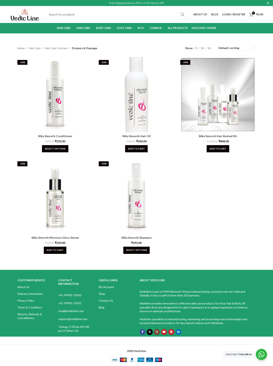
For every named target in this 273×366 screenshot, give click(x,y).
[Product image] (218, 94)
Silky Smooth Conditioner (55, 136)
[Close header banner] (268, 3)
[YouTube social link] (164, 332)
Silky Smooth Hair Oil (136, 136)
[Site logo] (25, 14)
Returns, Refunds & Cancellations (29, 315)
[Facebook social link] (142, 332)
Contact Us (106, 300)
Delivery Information (30, 293)
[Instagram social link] (157, 332)
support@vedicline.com (72, 319)
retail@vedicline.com (71, 311)
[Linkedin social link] (178, 332)
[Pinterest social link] (171, 332)
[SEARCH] (182, 14)
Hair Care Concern (56, 48)
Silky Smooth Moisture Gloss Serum (55, 237)
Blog (101, 307)
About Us (23, 287)
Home (21, 48)
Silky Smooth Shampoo (136, 237)
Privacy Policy (25, 300)
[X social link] (150, 332)
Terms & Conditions (29, 307)
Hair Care (35, 48)
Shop (102, 293)
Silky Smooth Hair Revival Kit (218, 136)
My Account (106, 287)
